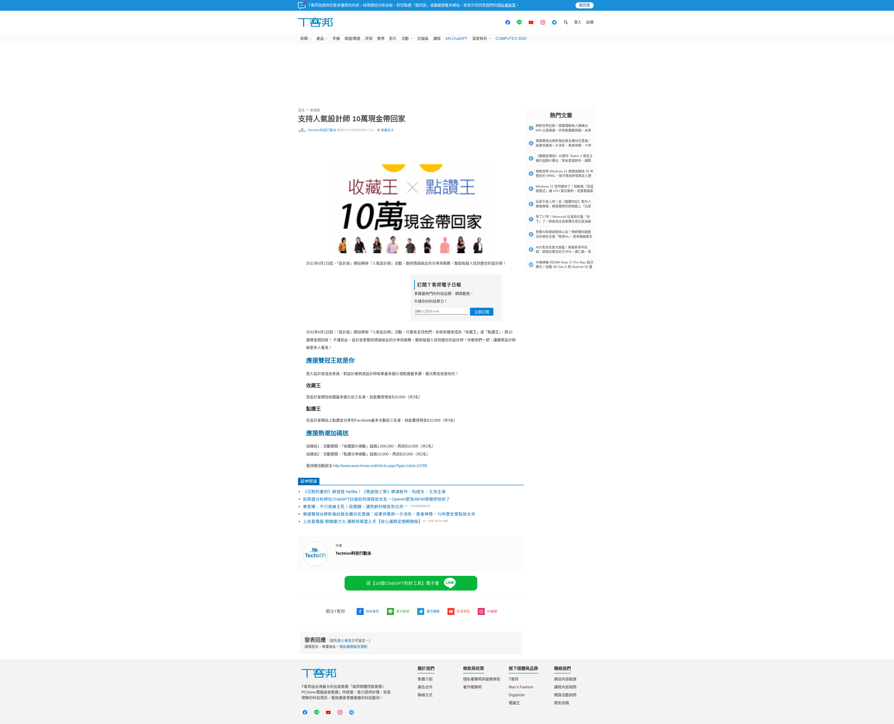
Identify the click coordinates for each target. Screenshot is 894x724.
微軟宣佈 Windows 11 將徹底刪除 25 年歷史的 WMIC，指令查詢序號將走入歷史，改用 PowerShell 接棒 (564, 175)
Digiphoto (517, 695)
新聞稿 (315, 110)
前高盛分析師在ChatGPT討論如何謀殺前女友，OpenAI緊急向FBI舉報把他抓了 (376, 499)
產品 (320, 39)
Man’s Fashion (521, 687)
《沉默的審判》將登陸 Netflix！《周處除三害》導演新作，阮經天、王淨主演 (374, 491)
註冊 (590, 22)
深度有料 (479, 39)
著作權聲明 (472, 687)
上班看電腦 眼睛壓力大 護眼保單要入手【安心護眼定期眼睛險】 (363, 521)
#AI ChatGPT (456, 39)
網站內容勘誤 (565, 679)
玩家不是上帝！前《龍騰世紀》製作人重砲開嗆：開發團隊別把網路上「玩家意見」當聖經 (563, 206)
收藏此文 (387, 130)
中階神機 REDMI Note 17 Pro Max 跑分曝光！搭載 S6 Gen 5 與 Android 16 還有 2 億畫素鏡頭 (564, 266)
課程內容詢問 (565, 687)
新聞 (304, 39)
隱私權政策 (506, 5)
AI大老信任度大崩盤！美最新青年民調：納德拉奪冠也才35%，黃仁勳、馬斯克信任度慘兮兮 (563, 251)
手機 (336, 39)
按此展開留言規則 (353, 647)
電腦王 (514, 703)
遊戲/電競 (352, 39)
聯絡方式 (425, 695)
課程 (437, 39)
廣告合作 (425, 687)
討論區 (423, 39)
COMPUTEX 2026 (511, 39)
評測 (368, 39)
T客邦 (513, 679)
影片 (393, 39)
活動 (405, 39)
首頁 (301, 110)
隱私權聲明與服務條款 (481, 679)
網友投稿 (561, 703)
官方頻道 (433, 611)
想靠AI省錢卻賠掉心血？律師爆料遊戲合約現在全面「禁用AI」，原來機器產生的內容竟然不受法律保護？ (564, 236)
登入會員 (344, 640)
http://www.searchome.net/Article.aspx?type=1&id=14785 (380, 466)
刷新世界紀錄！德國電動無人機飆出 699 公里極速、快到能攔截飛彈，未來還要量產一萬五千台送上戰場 (563, 130)
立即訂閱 (481, 312)
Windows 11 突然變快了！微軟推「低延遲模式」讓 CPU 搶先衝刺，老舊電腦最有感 (564, 190)
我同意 (584, 5)
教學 (381, 39)
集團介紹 (425, 679)
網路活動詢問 (565, 695)
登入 (578, 22)
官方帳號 (402, 611)
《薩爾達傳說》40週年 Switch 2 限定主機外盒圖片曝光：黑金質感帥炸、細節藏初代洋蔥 (564, 160)
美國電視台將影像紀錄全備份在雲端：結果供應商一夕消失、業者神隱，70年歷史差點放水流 (389, 514)
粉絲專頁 (372, 611)
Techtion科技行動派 (322, 130)
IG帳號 (492, 611)
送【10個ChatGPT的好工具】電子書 (402, 583)
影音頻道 (463, 611)
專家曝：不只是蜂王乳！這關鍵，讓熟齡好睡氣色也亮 (353, 506)
